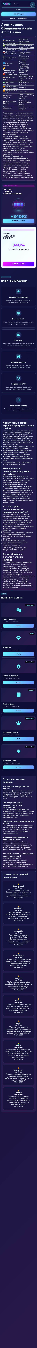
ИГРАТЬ (18, 626)
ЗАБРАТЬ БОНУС (18, 221)
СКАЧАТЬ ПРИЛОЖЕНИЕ (18, 18)
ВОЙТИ (18, 9)
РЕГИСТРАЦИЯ (19, 14)
